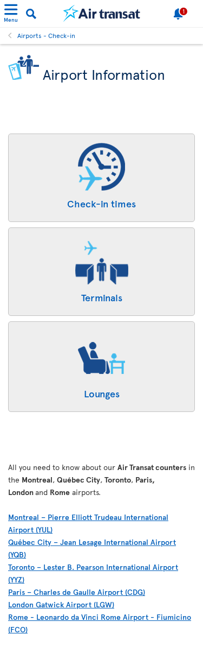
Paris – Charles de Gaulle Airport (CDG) (76, 592)
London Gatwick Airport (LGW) (61, 604)
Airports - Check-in (46, 35)
